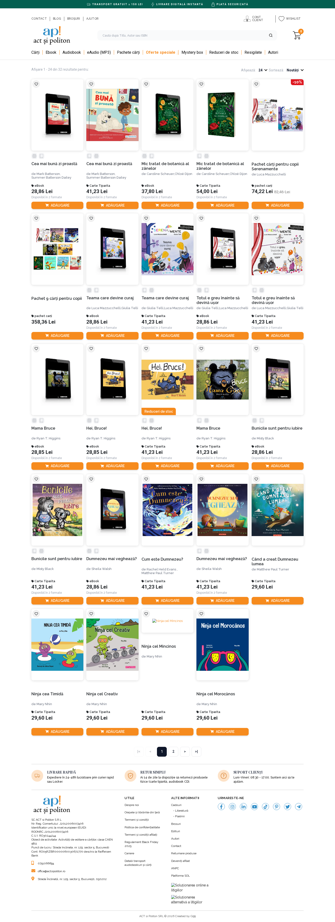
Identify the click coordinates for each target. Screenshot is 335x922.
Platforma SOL (180, 875)
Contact (176, 846)
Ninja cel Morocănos (215, 694)
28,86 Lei (41, 191)
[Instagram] (232, 806)
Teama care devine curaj (110, 298)
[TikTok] (265, 806)
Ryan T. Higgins (48, 438)
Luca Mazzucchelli (271, 174)
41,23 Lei (96, 191)
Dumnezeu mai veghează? (111, 558)
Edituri (175, 831)
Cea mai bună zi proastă (54, 163)
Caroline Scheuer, (161, 174)
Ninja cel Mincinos (159, 646)
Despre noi (132, 805)
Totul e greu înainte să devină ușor (218, 300)
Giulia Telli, (155, 308)
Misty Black (265, 438)
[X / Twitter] (287, 806)
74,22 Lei (262, 191)
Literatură (181, 810)
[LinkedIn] (243, 806)
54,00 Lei (207, 191)
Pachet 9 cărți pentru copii (56, 298)
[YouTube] (254, 806)
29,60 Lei (262, 587)
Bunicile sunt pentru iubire (277, 428)
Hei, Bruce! (96, 428)
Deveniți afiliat (180, 861)
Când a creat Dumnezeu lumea (275, 561)
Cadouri (176, 805)
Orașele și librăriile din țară (142, 812)
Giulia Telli (129, 308)
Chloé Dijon (183, 174)
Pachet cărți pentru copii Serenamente (275, 166)
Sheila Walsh (101, 569)
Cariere (129, 853)
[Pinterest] (276, 806)
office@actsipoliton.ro (51, 871)
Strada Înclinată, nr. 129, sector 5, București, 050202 (72, 879)
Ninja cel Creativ (102, 694)
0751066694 (46, 863)
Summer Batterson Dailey (51, 177)
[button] (270, 35)
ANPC (175, 868)
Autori (175, 838)
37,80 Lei (152, 191)
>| (196, 751)
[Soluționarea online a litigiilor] (190, 888)
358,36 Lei (43, 322)
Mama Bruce (43, 428)
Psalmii (180, 816)
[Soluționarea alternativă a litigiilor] (190, 900)
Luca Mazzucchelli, (106, 308)
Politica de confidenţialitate (142, 827)
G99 (193, 916)
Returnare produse (183, 853)
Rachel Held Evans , (162, 569)
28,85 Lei (41, 452)
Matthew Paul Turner (158, 573)
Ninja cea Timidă (47, 694)
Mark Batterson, (49, 174)
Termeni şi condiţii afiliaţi (141, 834)
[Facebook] (221, 806)
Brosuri (176, 824)
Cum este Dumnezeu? (162, 559)
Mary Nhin (44, 704)
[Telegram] (298, 806)
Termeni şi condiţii (137, 819)
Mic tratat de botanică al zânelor (165, 166)
